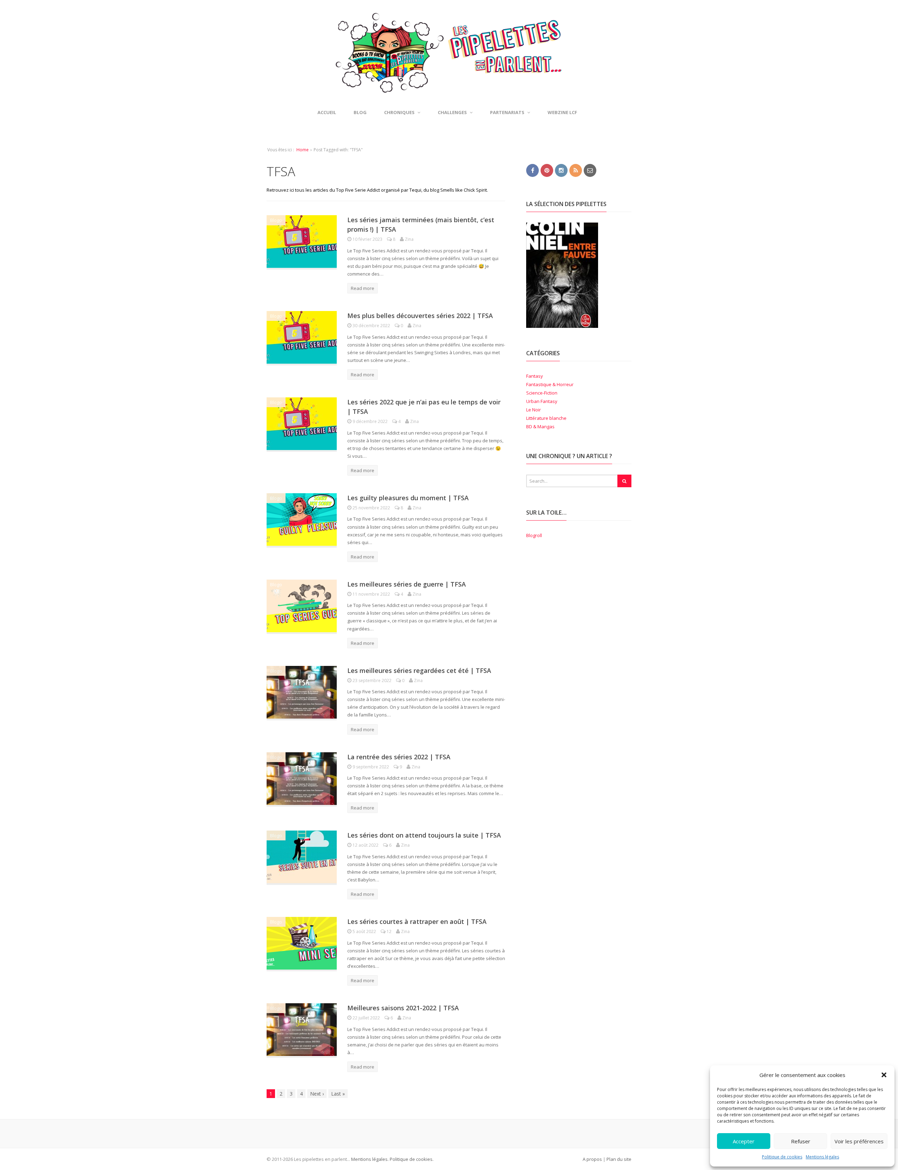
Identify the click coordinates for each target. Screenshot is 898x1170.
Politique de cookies (782, 1157)
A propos (592, 1159)
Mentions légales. (370, 1159)
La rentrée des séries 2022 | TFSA (398, 757)
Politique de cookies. (411, 1159)
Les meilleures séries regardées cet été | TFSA (419, 670)
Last (338, 1093)
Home (302, 150)
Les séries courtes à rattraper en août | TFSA (417, 921)
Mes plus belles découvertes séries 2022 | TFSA (420, 315)
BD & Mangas (540, 426)
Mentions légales (822, 1157)
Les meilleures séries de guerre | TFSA (406, 584)
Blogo (276, 220)
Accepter (744, 1141)
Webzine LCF (562, 112)
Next (317, 1093)
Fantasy (534, 376)
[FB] (532, 170)
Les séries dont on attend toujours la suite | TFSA (424, 835)
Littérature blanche (546, 418)
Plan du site (619, 1159)
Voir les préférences (859, 1141)
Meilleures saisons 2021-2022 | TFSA (403, 1008)
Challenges (452, 112)
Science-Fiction (541, 393)
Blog (360, 112)
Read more (362, 288)
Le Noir (533, 409)
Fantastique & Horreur (550, 384)
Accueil (326, 112)
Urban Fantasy (541, 401)
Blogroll (534, 535)
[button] (883, 1074)
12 (389, 931)
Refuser (800, 1141)
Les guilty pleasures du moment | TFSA (408, 498)
